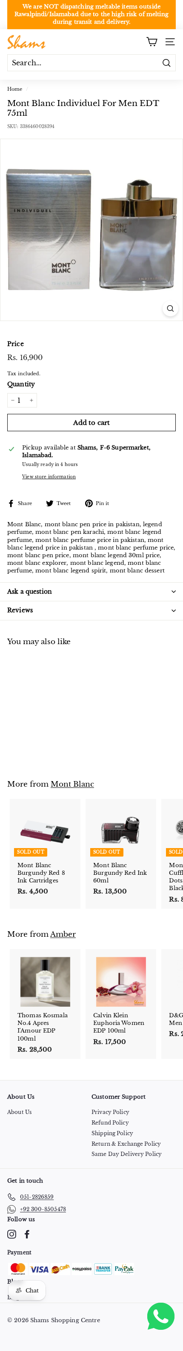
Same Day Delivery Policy (127, 1154)
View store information (49, 477)
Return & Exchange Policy (126, 1144)
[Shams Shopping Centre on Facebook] (27, 1234)
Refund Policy (110, 1122)
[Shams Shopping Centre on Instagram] (11, 1234)
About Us (19, 1112)
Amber (63, 934)
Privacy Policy (110, 1112)
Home (15, 89)
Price (15, 344)
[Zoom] (170, 308)
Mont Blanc (72, 784)
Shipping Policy (112, 1133)
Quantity (21, 384)
